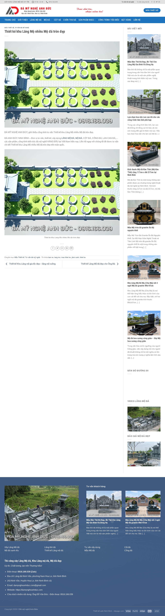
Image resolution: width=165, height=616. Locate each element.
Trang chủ (10, 20)
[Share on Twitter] (57, 248)
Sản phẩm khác (86, 20)
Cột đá (57, 20)
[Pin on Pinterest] (67, 248)
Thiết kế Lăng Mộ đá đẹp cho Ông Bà (98, 264)
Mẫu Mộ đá (89, 550)
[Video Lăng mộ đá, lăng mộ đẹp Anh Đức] (144, 419)
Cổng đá (128, 550)
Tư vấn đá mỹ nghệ (128, 2)
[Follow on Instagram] (154, 2)
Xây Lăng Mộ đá (12, 547)
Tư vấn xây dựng (92, 547)
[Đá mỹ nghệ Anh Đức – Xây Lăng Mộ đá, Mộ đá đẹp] (56, 10)
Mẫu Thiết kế (9, 28)
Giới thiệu (23, 20)
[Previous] (9, 513)
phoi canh (75, 257)
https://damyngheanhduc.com (29, 590)
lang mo (57, 257)
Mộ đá (47, 20)
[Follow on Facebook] (152, 2)
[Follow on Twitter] (157, 2)
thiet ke (82, 257)
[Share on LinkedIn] (71, 248)
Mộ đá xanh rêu (12, 550)
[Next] (74, 513)
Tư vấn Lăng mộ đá (143, 2)
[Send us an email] (159, 2)
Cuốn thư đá (69, 20)
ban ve (50, 257)
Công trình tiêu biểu (108, 20)
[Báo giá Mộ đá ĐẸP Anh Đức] (144, 454)
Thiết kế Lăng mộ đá (53, 550)
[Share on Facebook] (53, 248)
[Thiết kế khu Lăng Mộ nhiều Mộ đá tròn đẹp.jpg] (62, 192)
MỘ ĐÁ (78, 138)
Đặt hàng (126, 20)
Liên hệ (137, 20)
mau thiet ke (66, 257)
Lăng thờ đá (50, 547)
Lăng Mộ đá (25, 560)
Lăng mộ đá (36, 20)
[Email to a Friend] (62, 248)
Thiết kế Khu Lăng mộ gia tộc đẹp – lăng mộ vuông (32, 264)
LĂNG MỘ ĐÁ (67, 138)
